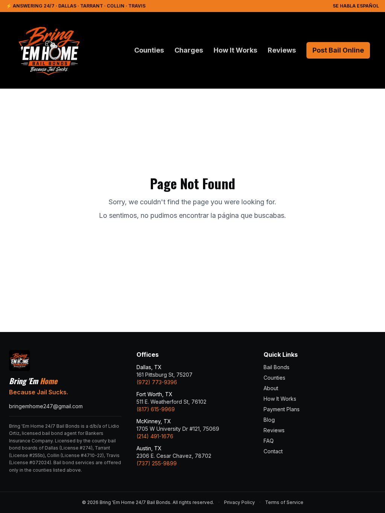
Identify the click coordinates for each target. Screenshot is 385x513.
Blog (269, 419)
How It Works (235, 50)
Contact (273, 451)
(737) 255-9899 (156, 463)
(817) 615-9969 (155, 409)
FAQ (269, 441)
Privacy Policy (239, 502)
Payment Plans (282, 409)
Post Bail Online (338, 50)
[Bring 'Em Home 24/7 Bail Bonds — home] (49, 50)
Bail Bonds (277, 367)
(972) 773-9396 (156, 382)
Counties (149, 50)
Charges (188, 50)
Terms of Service (284, 502)
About (271, 388)
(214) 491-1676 (154, 436)
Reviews (282, 50)
